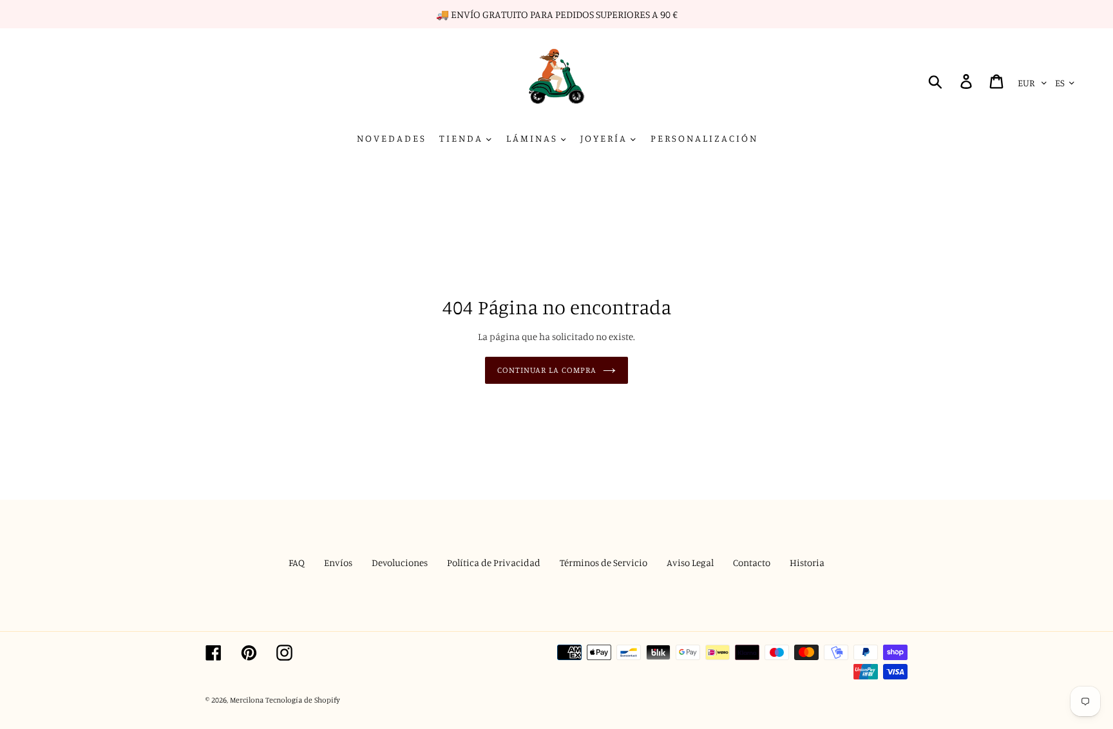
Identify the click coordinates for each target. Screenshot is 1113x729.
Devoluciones (400, 562)
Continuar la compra (547, 369)
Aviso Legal (690, 562)
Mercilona (246, 700)
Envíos (338, 562)
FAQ (297, 562)
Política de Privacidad (493, 562)
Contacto (751, 562)
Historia (807, 562)
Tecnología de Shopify (302, 700)
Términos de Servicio (603, 562)
